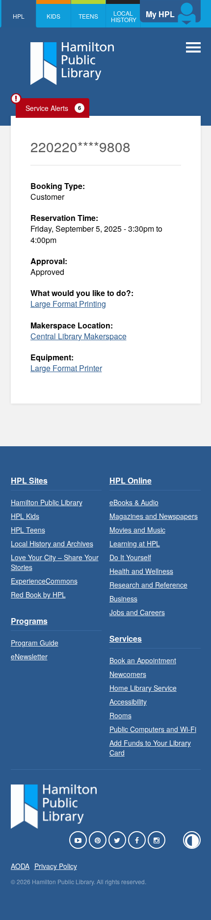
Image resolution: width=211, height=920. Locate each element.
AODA (20, 866)
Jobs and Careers (137, 612)
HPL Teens (28, 530)
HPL (19, 16)
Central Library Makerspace (78, 336)
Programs (29, 620)
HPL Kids (25, 516)
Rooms (120, 715)
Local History (123, 16)
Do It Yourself (130, 557)
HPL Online (130, 480)
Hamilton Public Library (46, 502)
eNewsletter (29, 656)
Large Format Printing (68, 303)
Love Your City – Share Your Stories (55, 562)
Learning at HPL (134, 543)
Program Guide (34, 643)
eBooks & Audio (133, 502)
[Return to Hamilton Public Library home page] (72, 64)
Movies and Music (137, 530)
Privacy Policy (55, 866)
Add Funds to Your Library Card (150, 748)
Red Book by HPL (38, 594)
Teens (88, 16)
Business (123, 598)
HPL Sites (29, 480)
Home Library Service (143, 688)
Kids (53, 16)
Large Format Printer (66, 368)
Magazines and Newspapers (153, 516)
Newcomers (127, 674)
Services (125, 638)
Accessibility (128, 701)
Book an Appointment (142, 660)
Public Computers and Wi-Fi (152, 729)
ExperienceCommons (44, 581)
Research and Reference (148, 585)
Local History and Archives (52, 543)
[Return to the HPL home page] (54, 825)
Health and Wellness (141, 571)
